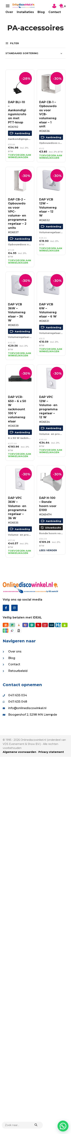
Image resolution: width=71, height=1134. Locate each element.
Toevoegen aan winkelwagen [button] (19, 156)
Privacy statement (51, 752)
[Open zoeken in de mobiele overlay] (22, 1125)
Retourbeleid (17, 671)
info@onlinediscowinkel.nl (27, 708)
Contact (54, 12)
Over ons (14, 651)
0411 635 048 (17, 701)
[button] (63, 1126)
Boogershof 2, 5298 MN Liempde (32, 714)
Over (9, 12)
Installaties (25, 12)
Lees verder (48, 550)
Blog (41, 12)
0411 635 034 (17, 695)
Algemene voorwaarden (19, 752)
